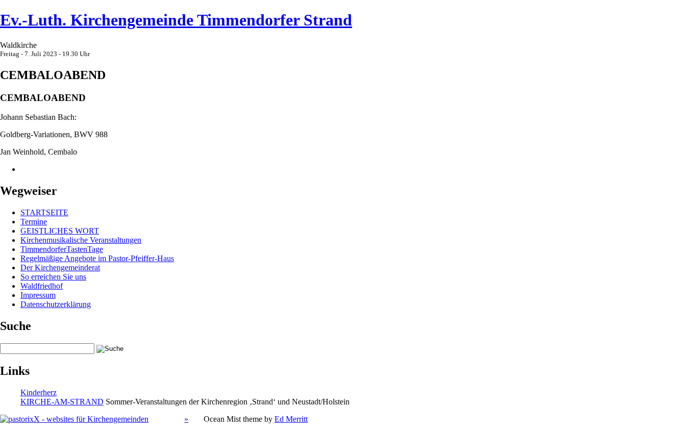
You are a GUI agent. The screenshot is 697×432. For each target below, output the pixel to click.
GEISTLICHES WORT (59, 230)
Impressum (38, 295)
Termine (33, 221)
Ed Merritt (291, 419)
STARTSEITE (44, 212)
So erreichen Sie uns (53, 276)
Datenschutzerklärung (55, 304)
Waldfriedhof (41, 286)
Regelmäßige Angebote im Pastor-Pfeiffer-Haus (97, 258)
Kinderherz (38, 392)
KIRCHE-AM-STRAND (62, 401)
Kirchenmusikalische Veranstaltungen (80, 240)
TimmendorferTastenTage (61, 249)
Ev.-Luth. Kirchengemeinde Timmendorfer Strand (176, 20)
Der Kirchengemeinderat (60, 267)
